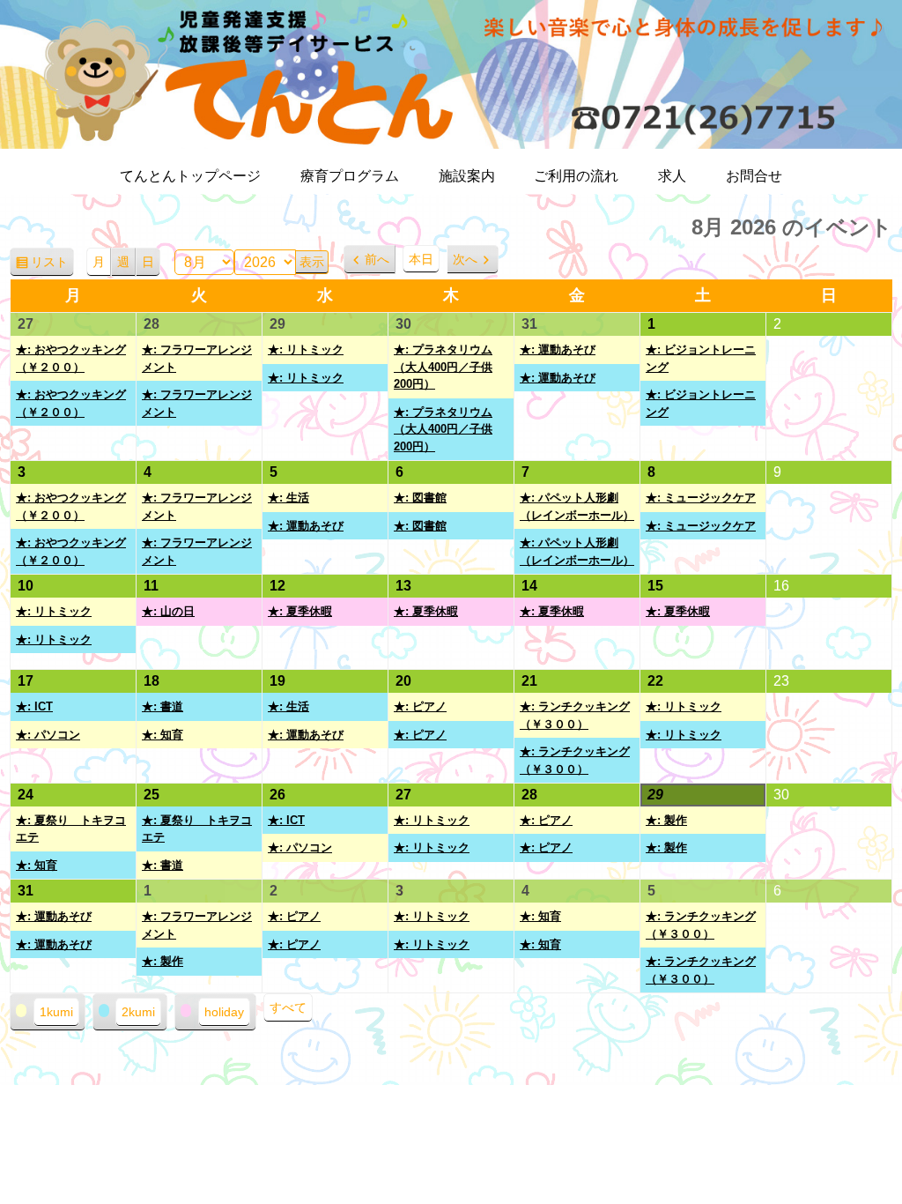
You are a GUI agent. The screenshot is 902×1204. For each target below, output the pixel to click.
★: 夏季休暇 (300, 611)
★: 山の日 (168, 611)
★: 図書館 (420, 497)
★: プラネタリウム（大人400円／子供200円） (443, 366)
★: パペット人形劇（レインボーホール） (577, 506)
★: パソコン (48, 734)
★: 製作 (666, 820)
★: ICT (34, 706)
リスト (52, 266)
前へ (377, 259)
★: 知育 (162, 734)
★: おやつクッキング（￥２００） (71, 358)
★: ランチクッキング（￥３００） (575, 715)
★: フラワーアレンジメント (197, 358)
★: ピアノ (420, 706)
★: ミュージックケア (701, 497)
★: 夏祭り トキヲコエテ (71, 829)
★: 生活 (288, 497)
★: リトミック (306, 349)
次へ (465, 259)
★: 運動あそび (557, 349)
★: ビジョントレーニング (701, 358)
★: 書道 (162, 706)
